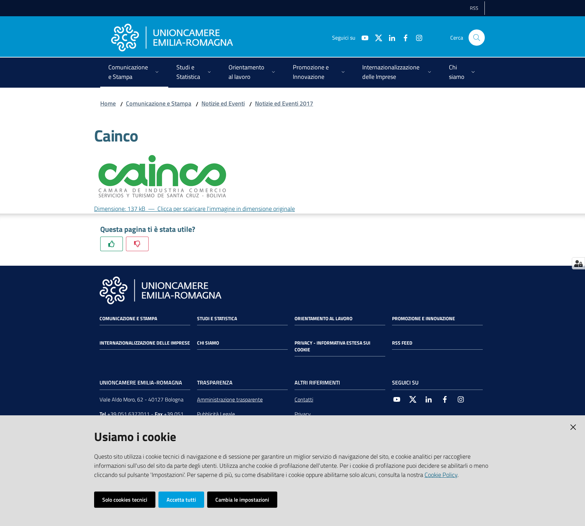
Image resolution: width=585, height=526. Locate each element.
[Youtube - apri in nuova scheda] (362, 37)
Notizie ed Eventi (223, 103)
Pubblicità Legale (216, 414)
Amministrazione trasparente (230, 399)
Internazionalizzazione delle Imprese (145, 342)
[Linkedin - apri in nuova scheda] (389, 37)
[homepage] (172, 37)
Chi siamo (208, 342)
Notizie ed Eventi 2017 (284, 103)
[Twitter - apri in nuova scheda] (376, 37)
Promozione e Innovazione (423, 318)
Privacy (303, 414)
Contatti (304, 399)
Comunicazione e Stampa (158, 103)
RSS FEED (402, 342)
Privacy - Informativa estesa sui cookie (332, 346)
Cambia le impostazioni (242, 500)
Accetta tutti (181, 500)
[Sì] (111, 244)
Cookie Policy (441, 474)
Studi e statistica (217, 318)
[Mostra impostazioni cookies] (578, 263)
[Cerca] (477, 37)
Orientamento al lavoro (323, 318)
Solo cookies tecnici (124, 500)
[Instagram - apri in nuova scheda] (416, 37)
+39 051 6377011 (128, 414)
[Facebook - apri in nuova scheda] (403, 37)
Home (108, 103)
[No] (137, 244)
